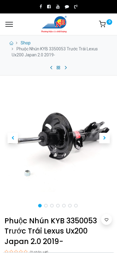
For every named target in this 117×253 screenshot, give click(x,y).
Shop (26, 42)
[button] (12, 138)
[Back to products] (58, 67)
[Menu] (9, 24)
